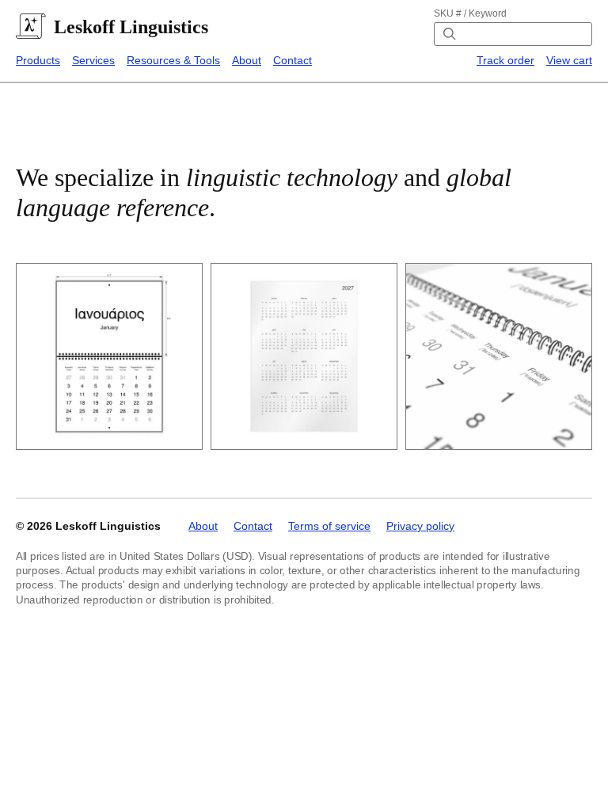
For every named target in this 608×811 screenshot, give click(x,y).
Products (38, 60)
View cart (569, 60)
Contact (292, 60)
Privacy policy (420, 526)
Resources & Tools (173, 60)
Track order (505, 60)
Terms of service (329, 526)
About (246, 60)
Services (93, 60)
